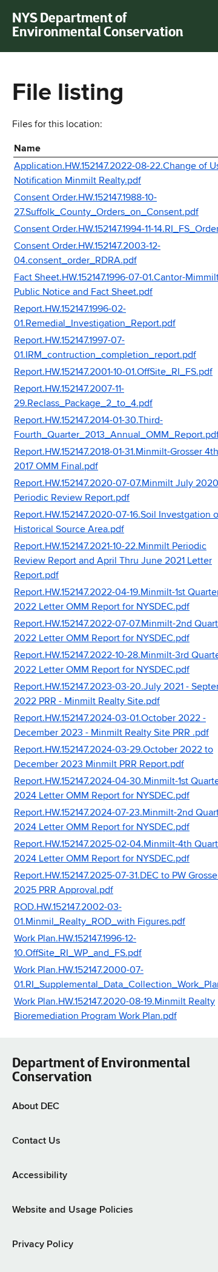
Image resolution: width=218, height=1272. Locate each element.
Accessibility (39, 1176)
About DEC (35, 1107)
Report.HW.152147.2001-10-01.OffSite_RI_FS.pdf (113, 372)
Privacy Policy (42, 1245)
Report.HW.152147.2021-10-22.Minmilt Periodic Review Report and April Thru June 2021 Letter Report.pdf (113, 561)
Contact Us (36, 1141)
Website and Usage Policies (72, 1210)
